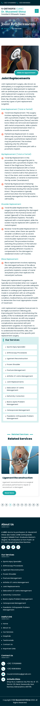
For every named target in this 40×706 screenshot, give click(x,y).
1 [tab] (2, 504)
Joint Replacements (15, 382)
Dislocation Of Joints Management (15, 389)
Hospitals (7, 636)
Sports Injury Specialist (16, 347)
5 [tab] (18, 504)
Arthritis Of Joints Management (20, 376)
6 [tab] (22, 504)
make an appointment (26, 73)
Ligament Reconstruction (17, 358)
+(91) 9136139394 (24, 3)
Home (5, 623)
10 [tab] (37, 504)
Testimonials (8, 640)
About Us (7, 628)
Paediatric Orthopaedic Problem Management (20, 417)
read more (9, 493)
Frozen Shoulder (13, 364)
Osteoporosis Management (18, 410)
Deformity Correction (15, 396)
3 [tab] (10, 504)
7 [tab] (25, 504)
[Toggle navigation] (37, 11)
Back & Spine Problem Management (16, 403)
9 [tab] (33, 504)
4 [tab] (14, 504)
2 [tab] (6, 504)
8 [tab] (29, 504)
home (6, 29)
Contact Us (8, 644)
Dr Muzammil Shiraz (22, 700)
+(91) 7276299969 (9, 3)
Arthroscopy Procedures (17, 353)
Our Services (16, 29)
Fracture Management (16, 370)
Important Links (9, 648)
